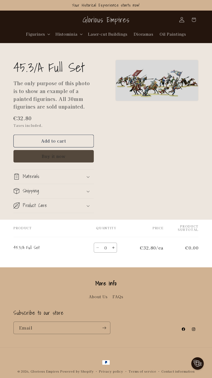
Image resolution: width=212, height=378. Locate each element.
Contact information (177, 371)
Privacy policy (111, 371)
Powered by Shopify (77, 371)
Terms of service (142, 371)
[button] (37, 34)
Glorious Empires (45, 371)
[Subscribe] (104, 328)
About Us (98, 296)
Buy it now (54, 156)
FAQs (118, 296)
